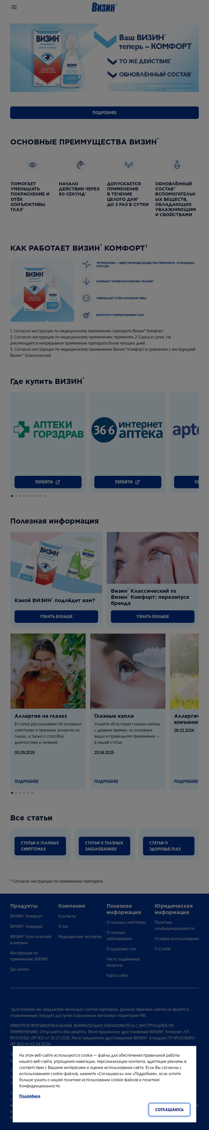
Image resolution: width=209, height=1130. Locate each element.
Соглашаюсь (169, 1109)
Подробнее (30, 1096)
